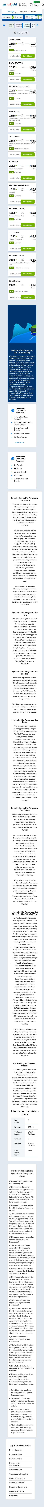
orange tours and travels (21, 429)
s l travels (18, 468)
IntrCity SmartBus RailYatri (21, 418)
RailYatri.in (20, 1260)
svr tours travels (20, 437)
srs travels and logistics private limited (23, 423)
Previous (3, 25)
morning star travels (22, 433)
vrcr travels (18, 475)
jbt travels (18, 465)
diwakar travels (20, 472)
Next (36, 25)
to (15, 1450)
